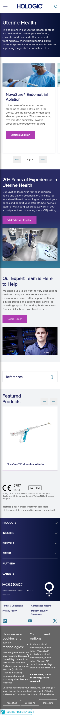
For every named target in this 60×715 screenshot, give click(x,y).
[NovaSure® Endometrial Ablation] (31, 432)
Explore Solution (20, 135)
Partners (9, 563)
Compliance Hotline (41, 605)
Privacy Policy (9, 610)
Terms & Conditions (12, 605)
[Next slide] (43, 159)
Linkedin (4, 620)
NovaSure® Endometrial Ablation (26, 464)
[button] (30, 712)
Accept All (12, 702)
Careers (8, 573)
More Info (48, 702)
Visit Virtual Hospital (20, 220)
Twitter (55, 620)
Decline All (30, 702)
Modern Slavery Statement (39, 612)
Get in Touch (15, 319)
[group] (28, 108)
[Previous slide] (17, 159)
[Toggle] (56, 6)
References (14, 377)
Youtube (30, 620)
